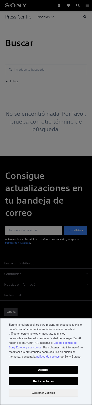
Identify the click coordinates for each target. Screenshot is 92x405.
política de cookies (48, 356)
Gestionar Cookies (43, 393)
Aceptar (43, 370)
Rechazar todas (43, 381)
